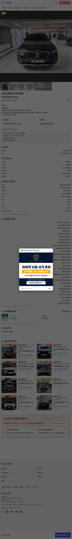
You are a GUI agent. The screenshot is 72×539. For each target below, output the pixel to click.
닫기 (50, 288)
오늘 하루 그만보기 (26, 288)
